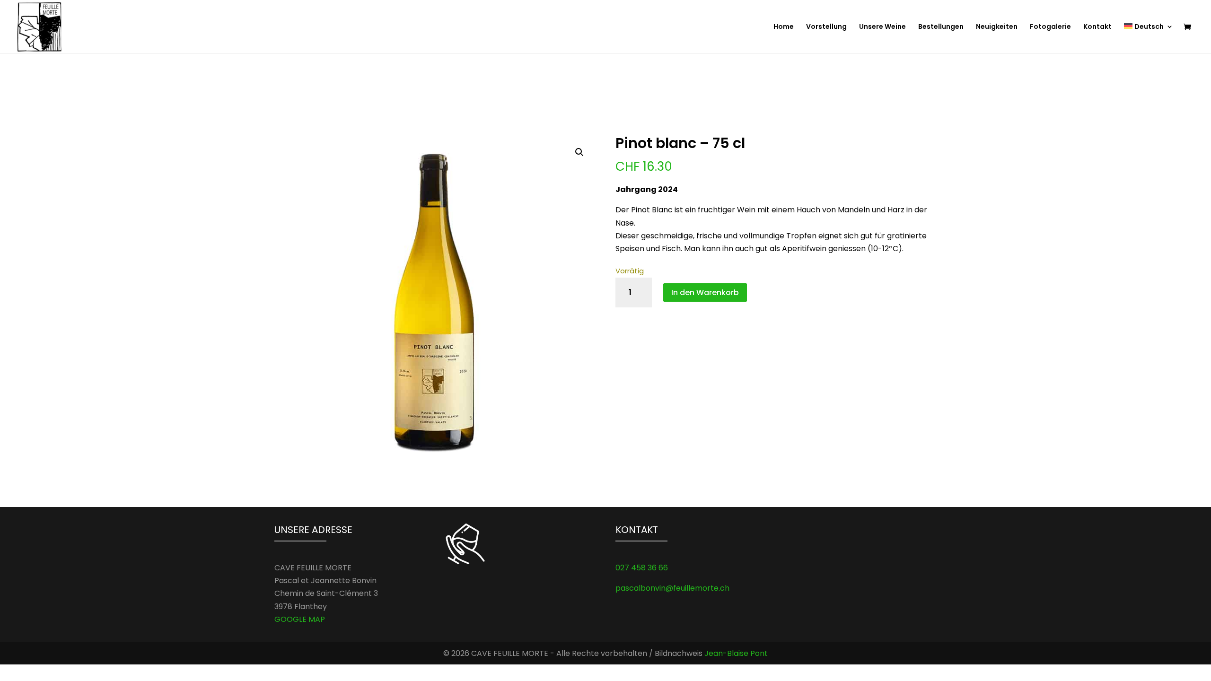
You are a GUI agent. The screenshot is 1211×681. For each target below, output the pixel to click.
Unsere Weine (882, 27)
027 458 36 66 (641, 567)
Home (783, 27)
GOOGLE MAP (299, 619)
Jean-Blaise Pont (736, 653)
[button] (579, 152)
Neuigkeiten (997, 27)
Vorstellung (826, 27)
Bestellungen (941, 27)
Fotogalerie (1050, 27)
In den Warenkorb (705, 292)
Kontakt (1097, 27)
